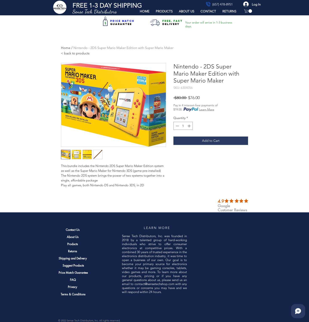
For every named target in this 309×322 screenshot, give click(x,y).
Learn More (206, 109)
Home (65, 48)
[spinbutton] (183, 126)
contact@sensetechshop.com (154, 284)
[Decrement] (177, 126)
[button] (107, 5)
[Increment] (189, 126)
